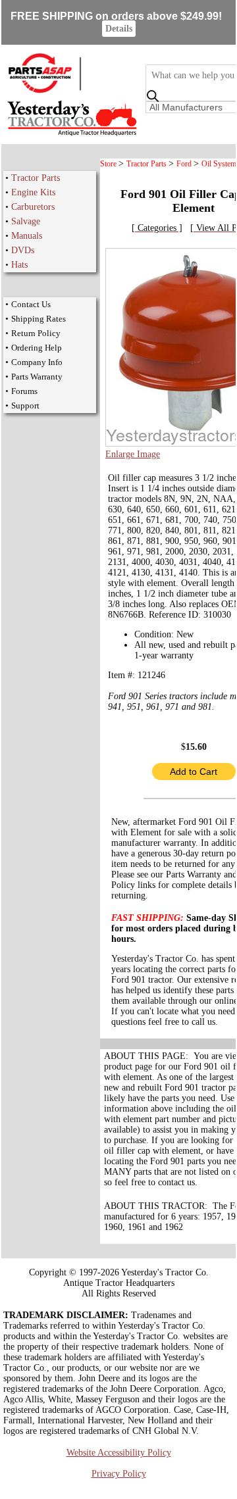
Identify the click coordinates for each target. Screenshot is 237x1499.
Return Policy (36, 333)
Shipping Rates (38, 319)
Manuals (26, 236)
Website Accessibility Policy (118, 1453)
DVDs (22, 250)
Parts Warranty (37, 376)
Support (25, 405)
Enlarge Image (132, 454)
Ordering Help (36, 348)
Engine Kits (33, 192)
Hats (19, 265)
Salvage (25, 221)
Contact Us (31, 304)
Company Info (37, 362)
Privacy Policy (119, 1474)
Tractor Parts (35, 178)
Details (118, 29)
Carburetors (33, 207)
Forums (24, 391)
